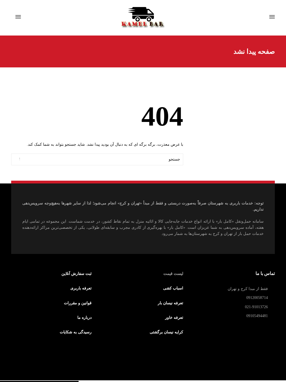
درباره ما (85, 317)
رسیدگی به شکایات (75, 332)
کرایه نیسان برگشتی (166, 332)
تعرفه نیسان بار (170, 303)
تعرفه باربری (82, 288)
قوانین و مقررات (78, 303)
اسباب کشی (173, 288)
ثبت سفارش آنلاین (76, 273)
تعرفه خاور (174, 317)
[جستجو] (28, 17)
